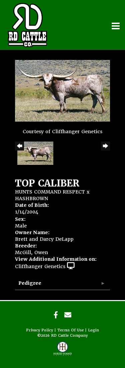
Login (93, 330)
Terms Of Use (70, 330)
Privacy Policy (39, 330)
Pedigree (29, 283)
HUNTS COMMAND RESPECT (50, 192)
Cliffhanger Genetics (40, 266)
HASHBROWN (31, 198)
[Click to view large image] (62, 90)
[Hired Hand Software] (62, 351)
